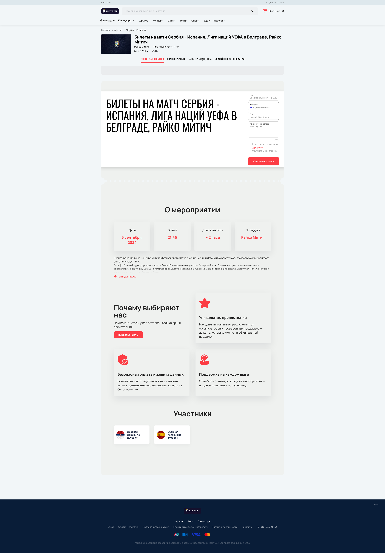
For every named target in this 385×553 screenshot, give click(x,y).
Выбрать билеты (128, 334)
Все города (204, 521)
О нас (111, 526)
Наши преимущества (200, 59)
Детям (171, 20)
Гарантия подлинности (225, 526)
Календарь (124, 20)
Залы (190, 521)
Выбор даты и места (152, 59)
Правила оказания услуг (156, 526)
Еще (206, 20)
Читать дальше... (125, 276)
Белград (107, 20)
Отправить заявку (263, 161)
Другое (143, 20)
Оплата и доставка (128, 526)
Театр (183, 20)
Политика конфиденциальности (190, 526)
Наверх (376, 504)
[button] (251, 107)
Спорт (195, 20)
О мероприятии (176, 59)
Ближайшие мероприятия (230, 59)
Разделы (218, 20)
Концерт (158, 20)
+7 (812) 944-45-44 (275, 2)
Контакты (247, 526)
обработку (257, 147)
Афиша (179, 521)
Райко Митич (141, 46)
